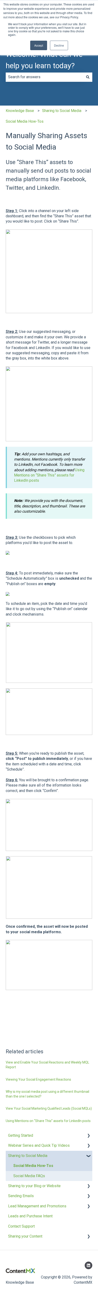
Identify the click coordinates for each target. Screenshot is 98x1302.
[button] (88, 1136)
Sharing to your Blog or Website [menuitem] (34, 1186)
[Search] (87, 77)
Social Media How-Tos (25, 121)
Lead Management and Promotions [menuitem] (37, 1206)
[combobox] (44, 77)
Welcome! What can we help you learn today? (44, 60)
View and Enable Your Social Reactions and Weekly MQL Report (47, 1064)
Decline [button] (59, 45)
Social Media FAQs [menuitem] (29, 1176)
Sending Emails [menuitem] (21, 1196)
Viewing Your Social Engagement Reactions (38, 1079)
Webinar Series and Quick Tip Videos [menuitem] (39, 1145)
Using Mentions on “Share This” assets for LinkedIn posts (49, 475)
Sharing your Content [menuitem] (25, 1236)
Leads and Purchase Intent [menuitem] (30, 1216)
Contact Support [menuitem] (21, 1226)
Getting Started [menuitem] (20, 1135)
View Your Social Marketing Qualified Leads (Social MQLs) (49, 1108)
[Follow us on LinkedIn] (88, 1265)
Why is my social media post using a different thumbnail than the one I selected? (47, 1094)
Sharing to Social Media (61, 110)
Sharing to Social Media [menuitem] (27, 1155)
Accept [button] (38, 45)
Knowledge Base (20, 110)
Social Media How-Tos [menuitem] (33, 1165)
